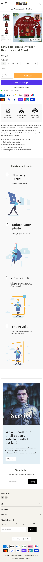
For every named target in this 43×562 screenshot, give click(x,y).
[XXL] (29, 66)
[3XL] (35, 66)
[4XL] (4, 71)
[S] (9, 66)
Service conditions (17, 555)
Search (7, 555)
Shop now (10, 459)
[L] (18, 66)
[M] (13, 66)
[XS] (3, 66)
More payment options (21, 87)
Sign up (32, 482)
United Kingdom (20, 539)
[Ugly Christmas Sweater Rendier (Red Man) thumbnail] (6, 17)
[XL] (22, 66)
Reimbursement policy (31, 555)
